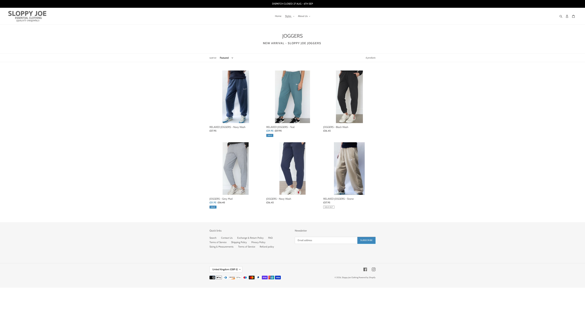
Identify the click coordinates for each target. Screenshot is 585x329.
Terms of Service (218, 242)
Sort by (212, 58)
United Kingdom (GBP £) (225, 269)
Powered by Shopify (367, 277)
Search (212, 237)
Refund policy (267, 246)
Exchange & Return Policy (250, 237)
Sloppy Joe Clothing (350, 277)
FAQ (270, 237)
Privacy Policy (258, 242)
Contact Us (227, 237)
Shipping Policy (239, 242)
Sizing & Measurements (221, 246)
